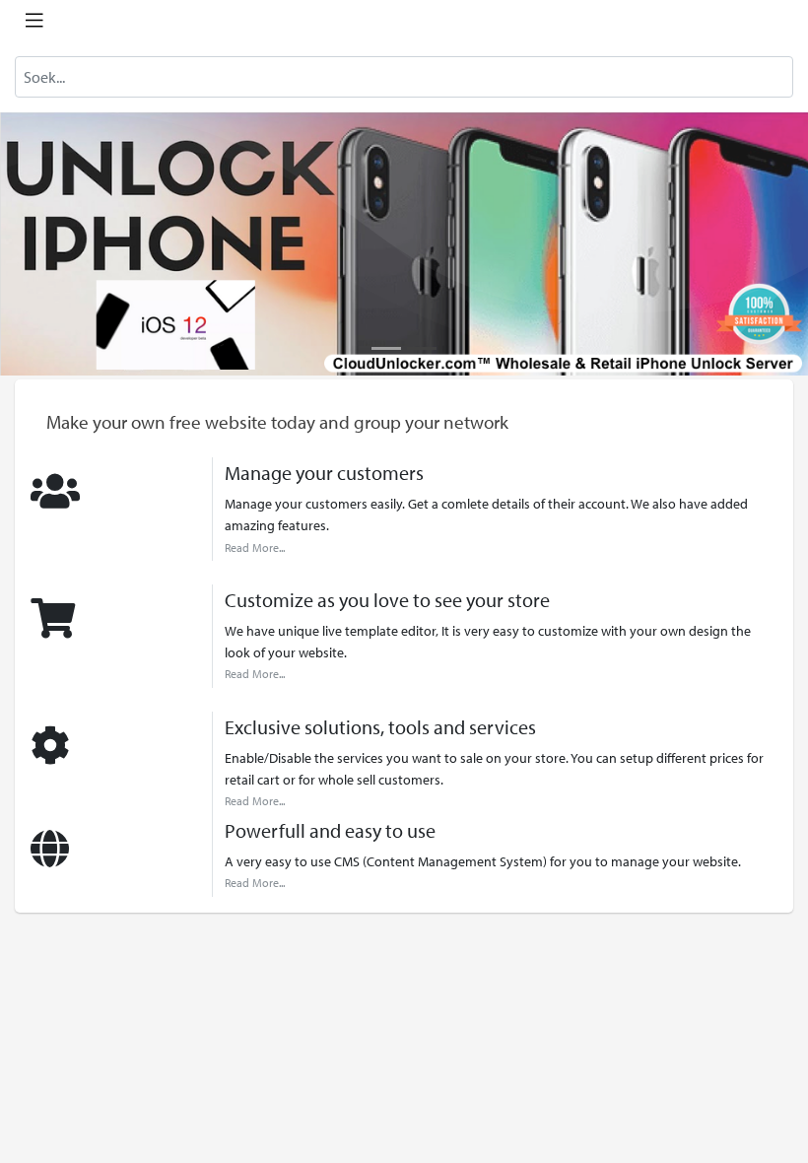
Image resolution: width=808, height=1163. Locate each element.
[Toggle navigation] (34, 20)
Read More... (255, 547)
